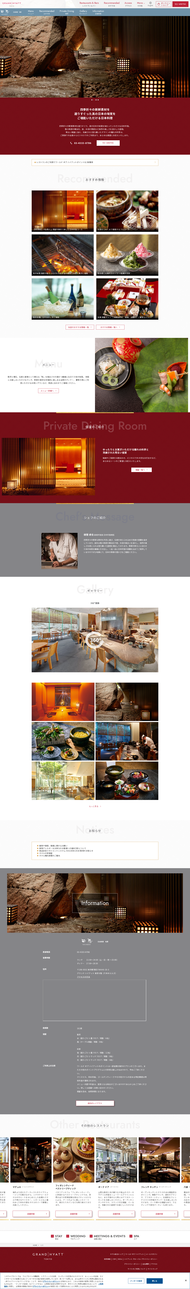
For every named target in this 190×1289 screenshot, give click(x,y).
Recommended (46, 12)
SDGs (120, 1259)
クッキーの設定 (136, 1281)
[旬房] (11, 12)
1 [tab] (91, 99)
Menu (31, 12)
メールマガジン (151, 1254)
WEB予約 (182, 4)
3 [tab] (96, 99)
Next (182, 1177)
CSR (114, 1259)
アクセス (154, 1264)
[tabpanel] (95, 49)
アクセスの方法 (83, 977)
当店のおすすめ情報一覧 (78, 327)
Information (98, 12)
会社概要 (145, 1264)
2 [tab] (93, 99)
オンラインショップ (165, 4)
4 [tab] (98, 99)
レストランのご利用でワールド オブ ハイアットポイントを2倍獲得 (64, 162)
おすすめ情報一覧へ (108, 327)
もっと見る (93, 806)
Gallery (83, 12)
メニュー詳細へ (47, 390)
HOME (35, 1245)
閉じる (154, 1281)
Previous (7, 1177)
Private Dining (67, 12)
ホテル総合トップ (116, 1254)
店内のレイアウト (95, 1103)
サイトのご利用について (136, 1269)
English (150, 5)
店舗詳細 (31, 1214)
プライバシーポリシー (132, 1264)
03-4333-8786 (82, 143)
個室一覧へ (140, 470)
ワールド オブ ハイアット (134, 1254)
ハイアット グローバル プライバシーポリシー (140, 1259)
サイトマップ (152, 1269)
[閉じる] (186, 1280)
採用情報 (107, 1259)
